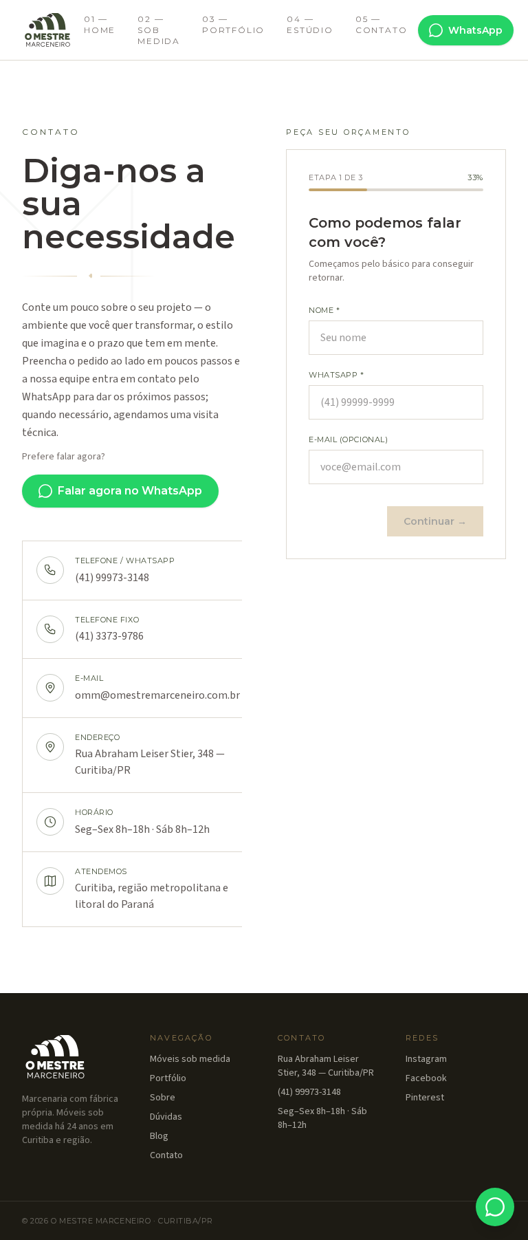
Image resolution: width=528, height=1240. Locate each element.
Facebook (426, 1078)
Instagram (426, 1059)
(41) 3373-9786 (109, 636)
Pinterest (425, 1098)
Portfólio (168, 1078)
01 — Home (100, 24)
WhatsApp (475, 30)
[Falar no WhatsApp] (495, 1207)
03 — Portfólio (233, 24)
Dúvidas (166, 1117)
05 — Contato (381, 24)
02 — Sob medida (159, 30)
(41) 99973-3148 (112, 577)
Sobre (162, 1098)
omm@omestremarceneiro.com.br (157, 695)
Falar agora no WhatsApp (130, 490)
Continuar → (435, 521)
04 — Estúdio (310, 24)
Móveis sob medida (190, 1059)
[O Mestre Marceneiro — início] (47, 30)
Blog (159, 1136)
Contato (166, 1155)
